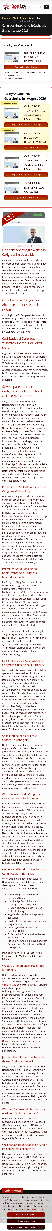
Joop (15, 634)
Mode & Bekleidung (23, 18)
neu (39, 843)
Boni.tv (6, 18)
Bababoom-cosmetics (20, 1024)
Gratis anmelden (13, 1191)
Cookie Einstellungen (26, 1221)
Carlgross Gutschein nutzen (26, 147)
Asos (4, 1007)
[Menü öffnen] (46, 7)
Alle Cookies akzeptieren (26, 1214)
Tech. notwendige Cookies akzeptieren (26, 1227)
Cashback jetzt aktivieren (26, 67)
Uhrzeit (6, 1040)
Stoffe (19, 464)
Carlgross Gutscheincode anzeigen (26, 124)
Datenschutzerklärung (35, 1209)
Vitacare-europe (10, 984)
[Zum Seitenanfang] (47, 1227)
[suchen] (40, 7)
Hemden (12, 529)
